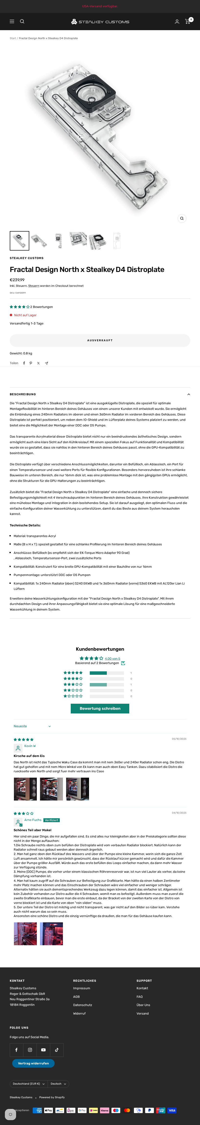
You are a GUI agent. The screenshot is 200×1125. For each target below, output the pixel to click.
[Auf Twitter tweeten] (38, 363)
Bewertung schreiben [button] (100, 708)
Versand (143, 1013)
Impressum (81, 988)
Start (13, 38)
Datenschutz (82, 1005)
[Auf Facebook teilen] (24, 363)
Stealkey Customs (27, 258)
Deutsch (56, 1083)
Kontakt (142, 988)
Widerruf (79, 1013)
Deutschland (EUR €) (26, 1083)
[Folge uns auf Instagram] (30, 1050)
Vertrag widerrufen (33, 1063)
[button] (20, 307)
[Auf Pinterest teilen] (31, 363)
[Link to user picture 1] (25, 789)
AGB (76, 997)
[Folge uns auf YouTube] (43, 1050)
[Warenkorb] (187, 21)
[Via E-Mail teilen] (46, 363)
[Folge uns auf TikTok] (56, 1050)
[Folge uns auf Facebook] (16, 1050)
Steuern (33, 286)
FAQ (140, 997)
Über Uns (143, 1005)
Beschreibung (23, 394)
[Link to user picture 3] (77, 789)
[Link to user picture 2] (51, 789)
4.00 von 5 (112, 658)
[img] (23, 739)
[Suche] (22, 21)
